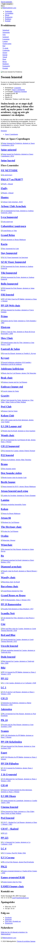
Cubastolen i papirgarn (13, 226)
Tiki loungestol (9, 272)
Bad (4, 46)
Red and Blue (8, 635)
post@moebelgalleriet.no (20, 898)
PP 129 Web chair (10, 305)
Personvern (9, 923)
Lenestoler (6, 39)
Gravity (5, 395)
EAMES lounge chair (12, 886)
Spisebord (6, 30)
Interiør (5, 55)
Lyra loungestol (9, 217)
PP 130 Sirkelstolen (11, 741)
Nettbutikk (8, 11)
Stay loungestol (9, 253)
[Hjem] (8, 8)
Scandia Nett (8, 613)
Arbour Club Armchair (13, 206)
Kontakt (7, 21)
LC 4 (3, 848)
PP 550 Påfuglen (10, 763)
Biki (3, 667)
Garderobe (6, 50)
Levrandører (9, 13)
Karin (4, 244)
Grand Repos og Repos (13, 595)
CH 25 (4, 698)
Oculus (4, 535)
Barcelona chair (9, 586)
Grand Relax (8, 235)
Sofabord (6, 37)
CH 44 (4, 785)
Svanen (5, 731)
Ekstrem (5, 327)
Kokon (4, 509)
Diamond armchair (11, 566)
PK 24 (4, 720)
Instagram (8, 919)
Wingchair (6, 544)
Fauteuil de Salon (10, 349)
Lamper (5, 41)
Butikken (8, 19)
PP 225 (4, 837)
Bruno (4, 464)
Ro (2, 555)
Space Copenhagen (18, 89)
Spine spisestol (8, 149)
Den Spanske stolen (11, 473)
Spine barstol (8, 160)
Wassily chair (8, 577)
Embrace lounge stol (12, 386)
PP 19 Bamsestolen (11, 604)
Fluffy (4, 188)
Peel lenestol (7, 818)
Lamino (5, 500)
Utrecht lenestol (9, 646)
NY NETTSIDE (9, 170)
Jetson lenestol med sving (14, 491)
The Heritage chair (11, 526)
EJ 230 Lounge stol (11, 426)
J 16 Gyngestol (9, 774)
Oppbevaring (7, 44)
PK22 (4, 866)
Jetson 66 (6, 518)
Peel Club (6, 406)
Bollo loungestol (9, 283)
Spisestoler (6, 32)
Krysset (5, 358)
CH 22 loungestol (10, 446)
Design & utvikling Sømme (26, 941)
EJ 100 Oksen (8, 796)
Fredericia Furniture (20, 91)
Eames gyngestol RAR (13, 877)
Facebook (8, 917)
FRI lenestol (7, 294)
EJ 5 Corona (7, 857)
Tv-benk (5, 48)
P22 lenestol (7, 455)
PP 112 (4, 678)
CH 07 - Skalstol (9, 828)
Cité (3, 624)
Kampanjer (8, 17)
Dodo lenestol (8, 656)
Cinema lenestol (9, 807)
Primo (4, 316)
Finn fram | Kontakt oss (13, 921)
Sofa (4, 35)
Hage (4, 59)
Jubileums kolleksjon (12, 368)
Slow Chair (7, 338)
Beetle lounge (8, 482)
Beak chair (7, 377)
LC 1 (3, 687)
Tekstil (5, 57)
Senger (5, 52)
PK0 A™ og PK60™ (12, 179)
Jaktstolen (6, 709)
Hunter (5, 197)
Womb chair (7, 435)
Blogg (7, 15)
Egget (4, 752)
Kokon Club (7, 415)
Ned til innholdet (6, 2)
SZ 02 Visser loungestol (13, 262)
